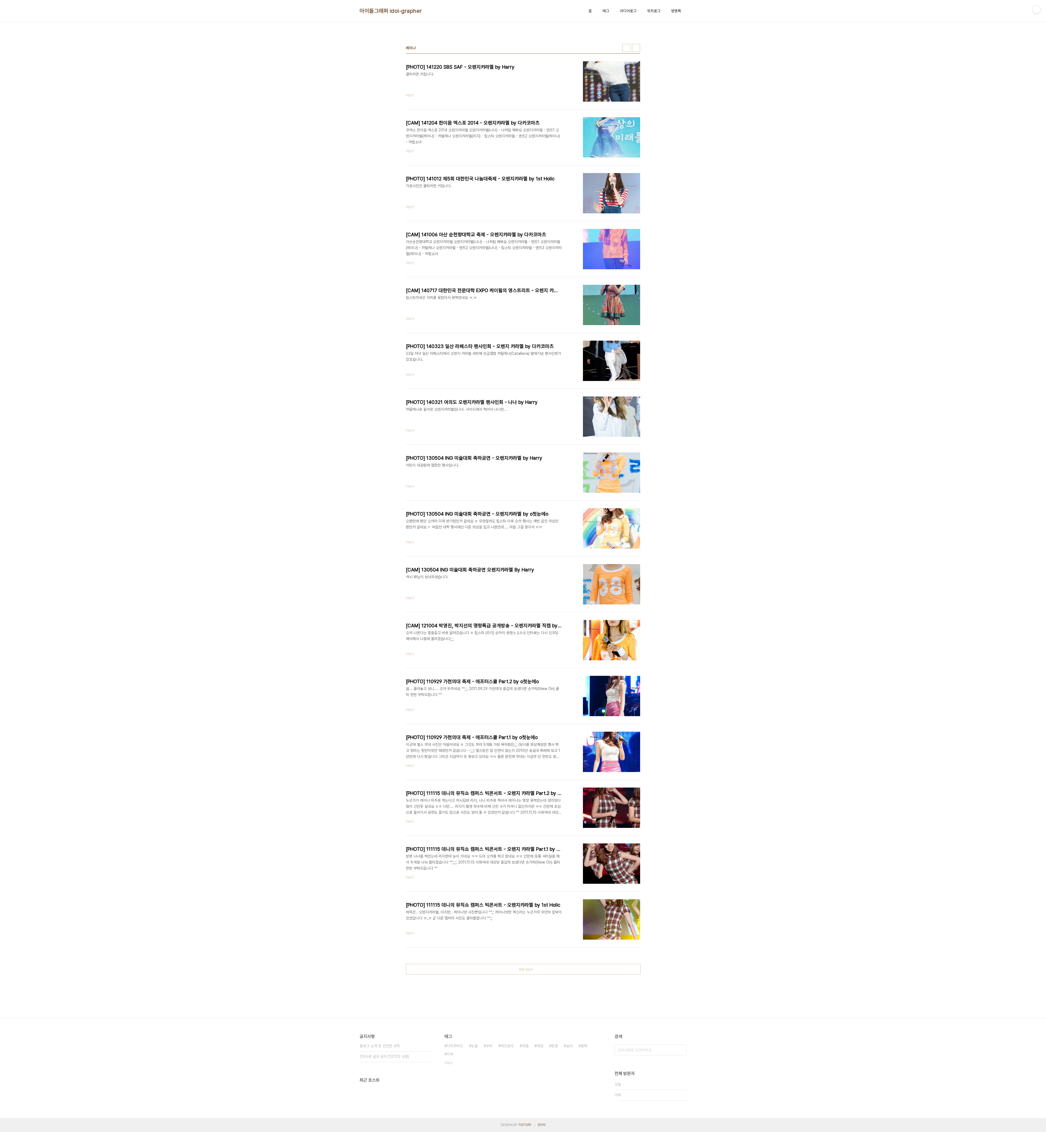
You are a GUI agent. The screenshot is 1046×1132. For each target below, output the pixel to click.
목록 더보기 (526, 969)
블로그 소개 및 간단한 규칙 (380, 1046)
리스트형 (636, 48)
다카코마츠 (455, 1046)
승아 (569, 1046)
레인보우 (507, 1046)
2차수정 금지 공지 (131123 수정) (384, 1056)
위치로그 (653, 11)
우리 (489, 1046)
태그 (606, 11)
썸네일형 (626, 48)
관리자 (541, 1125)
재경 (540, 1046)
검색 (681, 1050)
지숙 (450, 1054)
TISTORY (524, 1125)
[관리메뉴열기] (1036, 9)
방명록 (676, 11)
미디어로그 (628, 11)
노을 (474, 1046)
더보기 (449, 1063)
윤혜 (584, 1046)
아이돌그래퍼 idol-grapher (391, 11)
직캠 (525, 1046)
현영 (554, 1046)
